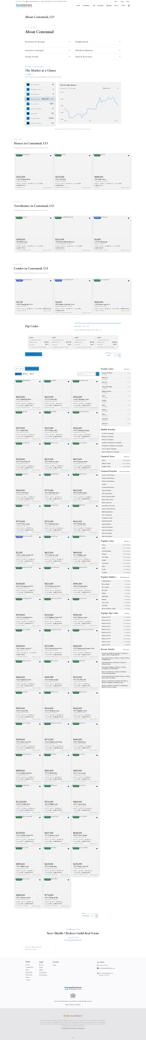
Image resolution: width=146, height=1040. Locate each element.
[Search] (97, 374)
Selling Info (109, 5)
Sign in (127, 1)
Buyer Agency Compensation (76, 1028)
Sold (94, 5)
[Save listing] (50, 155)
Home (28, 962)
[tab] (18, 374)
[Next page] (96, 916)
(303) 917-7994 (73, 937)
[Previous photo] (17, 164)
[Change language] (116, 2)
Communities (85, 5)
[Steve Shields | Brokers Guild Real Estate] (73, 988)
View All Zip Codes (32, 354)
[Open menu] (128, 5)
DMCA (41, 970)
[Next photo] (51, 164)
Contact (123, 5)
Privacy (41, 965)
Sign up (122, 1)
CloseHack (77, 1004)
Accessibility (42, 972)
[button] (40, 99)
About (116, 5)
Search (78, 5)
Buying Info (101, 5)
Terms (41, 967)
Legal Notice (65, 1028)
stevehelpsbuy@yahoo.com (73, 940)
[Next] (119, 355)
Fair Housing (43, 975)
